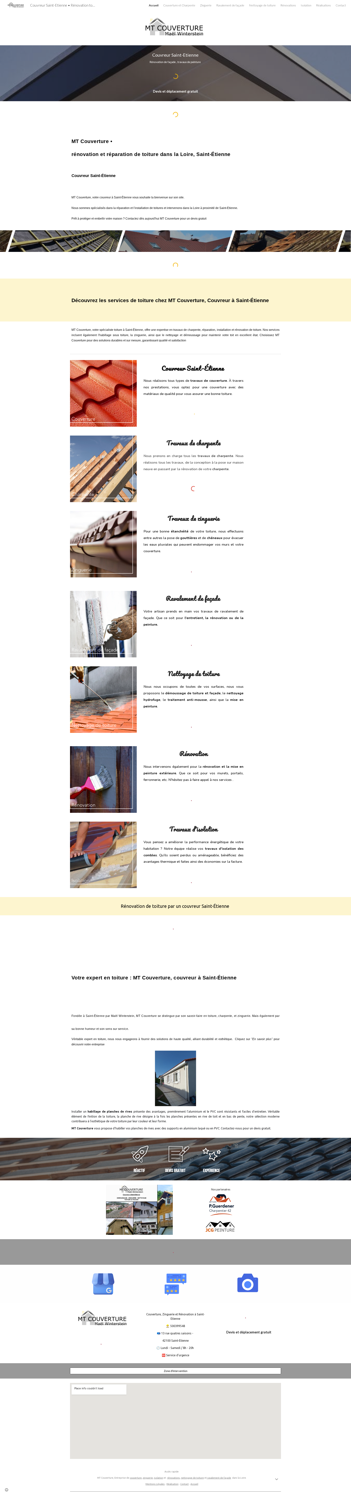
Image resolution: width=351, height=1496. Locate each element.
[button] (276, 1479)
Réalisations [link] (323, 5)
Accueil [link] (153, 5)
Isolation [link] (306, 5)
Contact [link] (341, 5)
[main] (175, 58)
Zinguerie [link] (206, 5)
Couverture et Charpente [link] (179, 5)
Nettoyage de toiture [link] (262, 5)
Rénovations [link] (288, 5)
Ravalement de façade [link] (230, 5)
